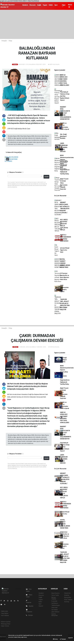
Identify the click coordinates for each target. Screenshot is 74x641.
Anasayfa (4, 40)
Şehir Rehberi (55, 612)
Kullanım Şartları (6, 621)
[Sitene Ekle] (5, 604)
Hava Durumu (55, 593)
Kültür (51, 5)
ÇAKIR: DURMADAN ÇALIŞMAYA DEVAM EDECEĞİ (64, 147)
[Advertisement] (37, 24)
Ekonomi (32, 5)
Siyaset (41, 606)
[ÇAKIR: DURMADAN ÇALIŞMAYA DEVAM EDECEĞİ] (26, 365)
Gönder (46, 176)
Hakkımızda (4, 611)
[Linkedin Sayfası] (15, 600)
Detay (56, 639)
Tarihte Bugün (55, 605)
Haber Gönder (5, 626)
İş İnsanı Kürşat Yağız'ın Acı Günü (64, 250)
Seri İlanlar (54, 609)
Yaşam (45, 5)
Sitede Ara (67, 593)
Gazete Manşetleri (54, 614)
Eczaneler (54, 601)
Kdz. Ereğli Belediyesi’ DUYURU (63, 136)
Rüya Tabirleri (68, 599)
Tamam (63, 639)
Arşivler (30, 606)
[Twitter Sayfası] (5, 600)
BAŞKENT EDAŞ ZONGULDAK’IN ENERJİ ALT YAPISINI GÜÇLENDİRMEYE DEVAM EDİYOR (65, 113)
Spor (56, 5)
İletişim (30, 615)
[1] (12, 159)
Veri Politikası (5, 615)
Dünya (10, 40)
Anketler (66, 595)
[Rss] (18, 600)
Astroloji (66, 601)
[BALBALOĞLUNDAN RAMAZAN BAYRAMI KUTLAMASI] (26, 89)
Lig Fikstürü (54, 603)
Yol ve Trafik (55, 595)
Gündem (25, 5)
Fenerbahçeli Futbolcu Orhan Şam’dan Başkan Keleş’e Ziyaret (64, 96)
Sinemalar (54, 607)
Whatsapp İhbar (5, 624)
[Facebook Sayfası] (2, 600)
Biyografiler (67, 597)
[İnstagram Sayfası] (8, 600)
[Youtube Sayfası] (12, 600)
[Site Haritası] (2, 604)
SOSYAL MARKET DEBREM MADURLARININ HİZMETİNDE (65, 263)
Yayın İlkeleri (4, 613)
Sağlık (39, 5)
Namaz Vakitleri (53, 598)
